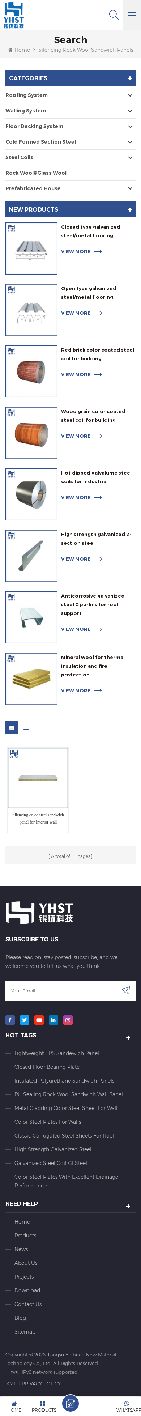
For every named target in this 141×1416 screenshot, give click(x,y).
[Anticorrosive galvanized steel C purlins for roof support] (31, 617)
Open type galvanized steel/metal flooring (88, 292)
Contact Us (28, 1304)
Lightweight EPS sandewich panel (56, 1053)
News (21, 1249)
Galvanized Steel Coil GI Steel (50, 1163)
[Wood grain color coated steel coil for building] (31, 433)
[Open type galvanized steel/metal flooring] (31, 310)
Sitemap (24, 1331)
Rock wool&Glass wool (36, 173)
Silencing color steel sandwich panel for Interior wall (38, 818)
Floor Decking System (34, 126)
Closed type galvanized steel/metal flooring (90, 231)
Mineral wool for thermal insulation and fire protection (93, 665)
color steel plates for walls (47, 1122)
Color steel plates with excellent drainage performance (66, 1181)
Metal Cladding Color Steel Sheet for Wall (66, 1108)
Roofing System (26, 95)
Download (27, 1290)
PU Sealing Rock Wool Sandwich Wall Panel (68, 1094)
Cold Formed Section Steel (40, 142)
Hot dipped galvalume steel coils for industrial (96, 477)
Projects (24, 1276)
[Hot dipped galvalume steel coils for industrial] (31, 494)
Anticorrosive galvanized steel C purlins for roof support (93, 604)
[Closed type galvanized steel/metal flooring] (31, 248)
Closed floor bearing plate (47, 1067)
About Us (25, 1263)
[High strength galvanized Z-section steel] (31, 556)
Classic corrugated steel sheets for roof (64, 1135)
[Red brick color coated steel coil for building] (31, 371)
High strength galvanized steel (52, 1149)
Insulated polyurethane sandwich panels (64, 1080)
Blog (20, 1318)
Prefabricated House (33, 188)
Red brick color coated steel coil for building (97, 354)
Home (22, 50)
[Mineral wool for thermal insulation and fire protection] (31, 679)
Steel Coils (19, 157)
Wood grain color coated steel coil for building (93, 415)
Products (25, 1235)
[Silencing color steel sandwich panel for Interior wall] (38, 778)
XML (11, 1383)
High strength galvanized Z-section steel (96, 538)
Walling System (25, 110)
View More (76, 251)
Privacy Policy (41, 1383)
